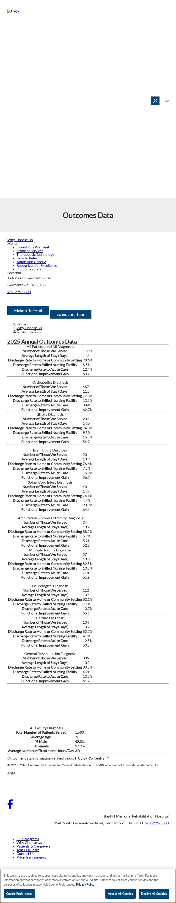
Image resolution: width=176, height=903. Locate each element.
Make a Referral (28, 310)
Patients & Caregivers (33, 846)
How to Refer (26, 258)
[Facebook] (10, 807)
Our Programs (27, 839)
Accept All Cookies (120, 893)
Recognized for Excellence (36, 265)
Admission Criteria (31, 261)
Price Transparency (31, 857)
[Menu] (167, 101)
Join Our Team (27, 850)
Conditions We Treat (32, 247)
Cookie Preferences (19, 893)
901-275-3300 (19, 291)
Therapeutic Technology (35, 254)
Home (21, 324)
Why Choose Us (20, 239)
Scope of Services (29, 250)
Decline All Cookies (154, 893)
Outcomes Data (28, 269)
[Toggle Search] (155, 100)
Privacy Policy (85, 884)
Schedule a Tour (71, 314)
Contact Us (25, 853)
